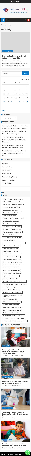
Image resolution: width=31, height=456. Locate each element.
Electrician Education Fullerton (11, 256)
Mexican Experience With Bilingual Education (12, 295)
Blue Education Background (10, 210)
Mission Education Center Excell (12, 302)
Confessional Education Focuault (12, 229)
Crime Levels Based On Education (12, 237)
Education (5, 164)
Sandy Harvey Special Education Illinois (13, 315)
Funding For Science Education (11, 270)
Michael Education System (10, 299)
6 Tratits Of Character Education (12, 202)
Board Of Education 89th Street (11, 213)
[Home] (3, 20)
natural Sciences (7, 51)
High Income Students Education (12, 273)
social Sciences (7, 183)
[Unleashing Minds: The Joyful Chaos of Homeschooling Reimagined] (15, 368)
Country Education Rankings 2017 (12, 232)
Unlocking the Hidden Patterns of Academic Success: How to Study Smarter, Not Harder (13, 351)
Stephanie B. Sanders (16, 60)
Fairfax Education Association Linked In (13, 265)
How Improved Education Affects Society (14, 281)
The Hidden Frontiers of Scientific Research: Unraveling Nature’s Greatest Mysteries (14, 139)
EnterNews (18, 454)
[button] (7, 20)
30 (27, 101)
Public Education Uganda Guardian (12, 313)
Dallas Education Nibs (9, 240)
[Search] (25, 20)
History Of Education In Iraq (10, 278)
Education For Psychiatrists (10, 248)
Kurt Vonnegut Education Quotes (12, 292)
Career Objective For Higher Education (13, 224)
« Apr (3, 110)
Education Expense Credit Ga (11, 245)
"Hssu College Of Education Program (13, 199)
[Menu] (7, 20)
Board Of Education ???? (9, 215)
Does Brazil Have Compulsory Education (14, 243)
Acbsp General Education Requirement (13, 204)
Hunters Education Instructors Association (15, 284)
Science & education (8, 180)
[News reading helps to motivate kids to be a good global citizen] (15, 42)
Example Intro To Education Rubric (12, 262)
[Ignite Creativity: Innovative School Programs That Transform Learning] (15, 431)
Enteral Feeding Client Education (12, 259)
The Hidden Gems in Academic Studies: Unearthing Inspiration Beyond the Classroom (14, 153)
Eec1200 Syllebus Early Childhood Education (15, 254)
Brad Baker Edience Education (11, 221)
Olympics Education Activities (11, 304)
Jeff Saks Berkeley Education (11, 289)
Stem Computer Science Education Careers (15, 321)
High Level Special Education (11, 276)
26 (11, 101)
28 (19, 101)
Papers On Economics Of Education (12, 307)
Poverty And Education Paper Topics (13, 310)
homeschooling (7, 167)
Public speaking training (9, 177)
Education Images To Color (10, 251)
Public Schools (6, 173)
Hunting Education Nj (9, 287)
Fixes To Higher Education (10, 267)
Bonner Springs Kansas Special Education (14, 218)
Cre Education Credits (9, 235)
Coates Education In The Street (12, 226)
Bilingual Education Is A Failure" (11, 207)
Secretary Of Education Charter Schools (14, 318)
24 (4, 101)
